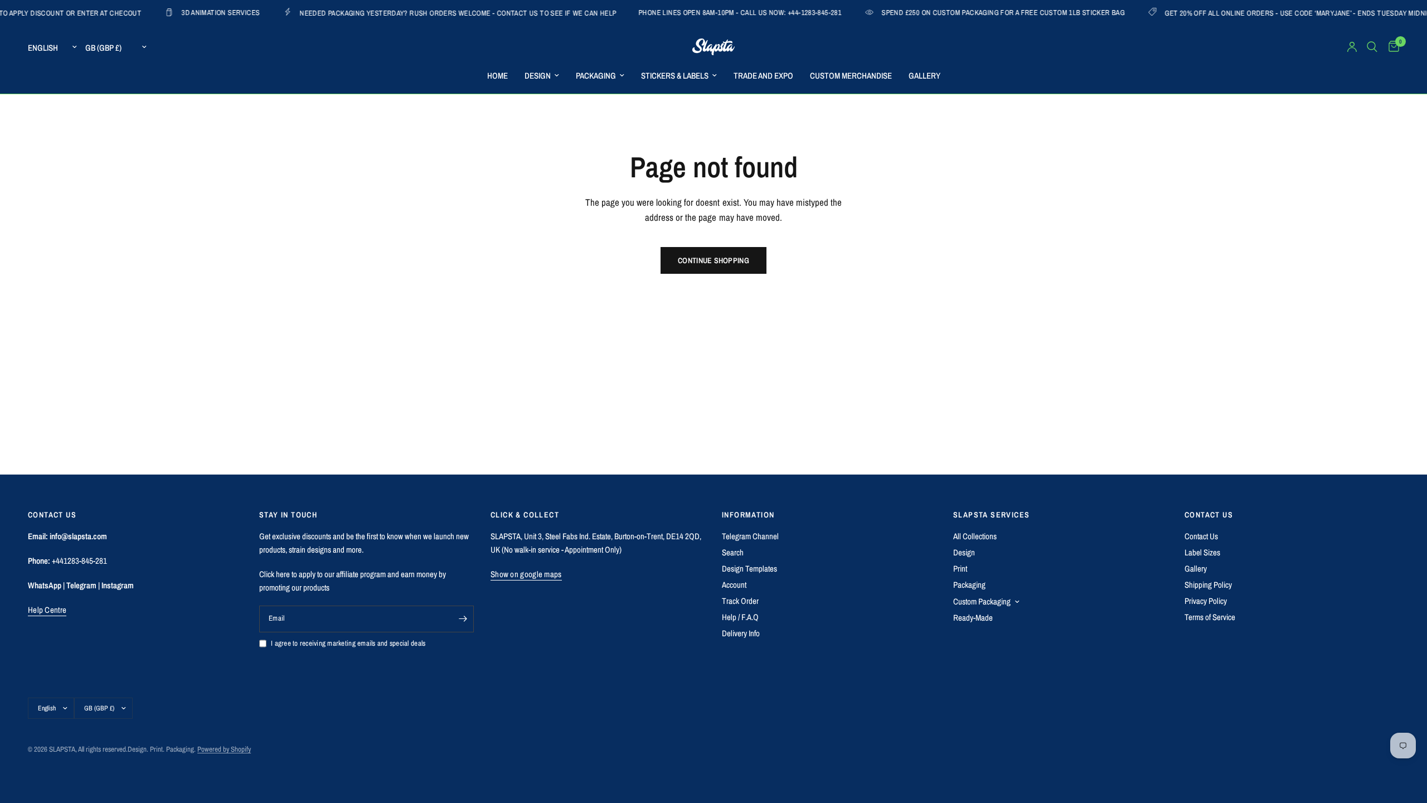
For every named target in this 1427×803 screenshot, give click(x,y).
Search (733, 552)
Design (964, 552)
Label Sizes (1202, 552)
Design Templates (749, 568)
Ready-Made (973, 617)
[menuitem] (497, 76)
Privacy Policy (1206, 601)
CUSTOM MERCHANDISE (851, 75)
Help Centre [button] (47, 610)
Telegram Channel (750, 536)
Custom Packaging (982, 601)
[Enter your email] (463, 619)
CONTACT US (1209, 515)
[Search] (1372, 47)
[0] (1391, 47)
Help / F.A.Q (740, 617)
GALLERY (924, 75)
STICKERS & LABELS (674, 75)
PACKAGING (596, 75)
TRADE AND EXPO (763, 75)
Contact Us (1201, 536)
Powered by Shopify (224, 749)
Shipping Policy (1208, 585)
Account (734, 585)
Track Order (740, 601)
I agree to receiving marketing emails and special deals (348, 643)
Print (960, 568)
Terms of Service (1210, 617)
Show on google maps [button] (526, 574)
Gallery (1196, 568)
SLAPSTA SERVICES (991, 515)
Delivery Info (741, 633)
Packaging (969, 585)
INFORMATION (748, 515)
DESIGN (538, 75)
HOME (497, 75)
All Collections (975, 536)
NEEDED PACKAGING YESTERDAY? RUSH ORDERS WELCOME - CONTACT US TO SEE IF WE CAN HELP (426, 12)
